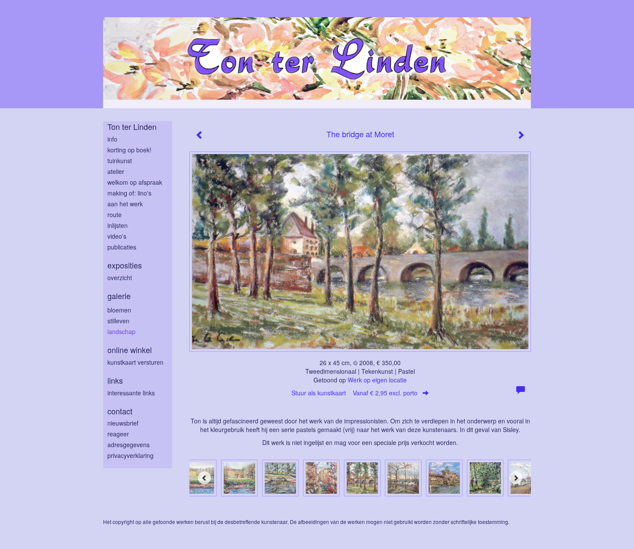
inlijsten (117, 225)
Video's (116, 236)
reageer (118, 433)
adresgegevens (128, 444)
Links (115, 380)
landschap (121, 331)
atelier (115, 171)
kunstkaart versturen (135, 362)
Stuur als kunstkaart (354, 392)
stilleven (118, 320)
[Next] (515, 477)
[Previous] (204, 477)
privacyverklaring (130, 455)
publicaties (121, 247)
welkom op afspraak (134, 182)
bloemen (119, 310)
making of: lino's (129, 193)
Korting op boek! (129, 149)
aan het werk (125, 203)
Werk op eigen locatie (377, 379)
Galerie (119, 295)
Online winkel (129, 349)
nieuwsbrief (122, 423)
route (114, 214)
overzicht (119, 277)
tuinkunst (119, 160)
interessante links (131, 392)
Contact (119, 411)
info (112, 139)
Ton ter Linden (132, 126)
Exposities (124, 265)
